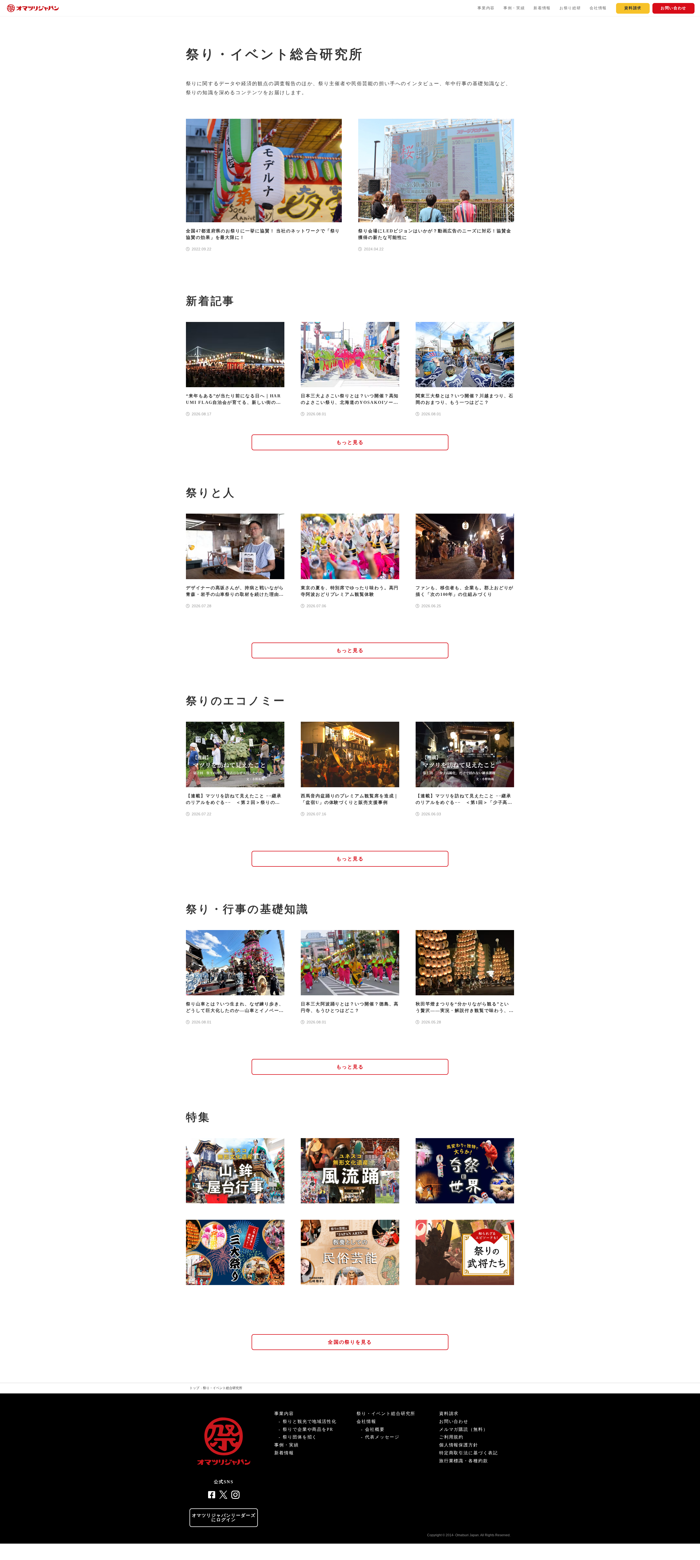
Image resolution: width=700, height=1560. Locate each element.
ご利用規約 (451, 1437)
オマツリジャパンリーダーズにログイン (224, 1517)
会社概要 (375, 1429)
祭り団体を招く (300, 1437)
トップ (194, 1388)
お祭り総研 (570, 8)
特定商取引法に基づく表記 (468, 1453)
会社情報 (598, 8)
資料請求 (632, 8)
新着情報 (542, 8)
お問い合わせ (673, 8)
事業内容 (486, 8)
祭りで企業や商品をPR (308, 1429)
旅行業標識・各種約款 (463, 1460)
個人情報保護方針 (458, 1445)
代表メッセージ (382, 1437)
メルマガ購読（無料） (463, 1429)
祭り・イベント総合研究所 (222, 1388)
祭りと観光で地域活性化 (310, 1421)
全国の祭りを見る (350, 1342)
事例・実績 (514, 8)
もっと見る (350, 442)
